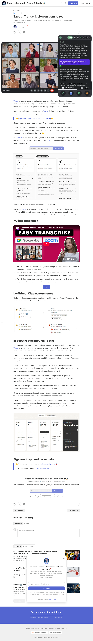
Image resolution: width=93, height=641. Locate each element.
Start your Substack (40, 632)
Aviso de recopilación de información (40, 594)
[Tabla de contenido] (2, 320)
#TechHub (16, 10)
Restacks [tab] (26, 523)
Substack (37, 637)
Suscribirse (73, 3)
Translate (17, 13)
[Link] (10, 220)
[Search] (61, 3)
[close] (63, 558)
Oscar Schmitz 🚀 (23, 26)
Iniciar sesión (85, 3)
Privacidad (44, 628)
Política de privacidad (58, 594)
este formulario (43, 468)
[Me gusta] (15, 32)
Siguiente (72, 510)
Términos (51, 628)
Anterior (20, 510)
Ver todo (18, 601)
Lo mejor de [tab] (18, 546)
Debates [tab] (31, 546)
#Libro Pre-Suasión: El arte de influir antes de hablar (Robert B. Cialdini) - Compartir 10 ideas (35, 552)
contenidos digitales (47, 464)
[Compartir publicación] (65, 3)
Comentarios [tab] (18, 523)
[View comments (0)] (19, 32)
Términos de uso (46, 592)
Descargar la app (55, 632)
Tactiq (15, 101)
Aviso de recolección (61, 628)
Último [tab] (25, 546)
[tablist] (21, 523)
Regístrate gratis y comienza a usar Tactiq (34, 118)
